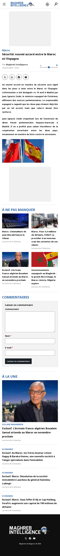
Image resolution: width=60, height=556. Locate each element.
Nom (8, 336)
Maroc (6, 50)
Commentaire (12, 309)
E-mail (9, 348)
